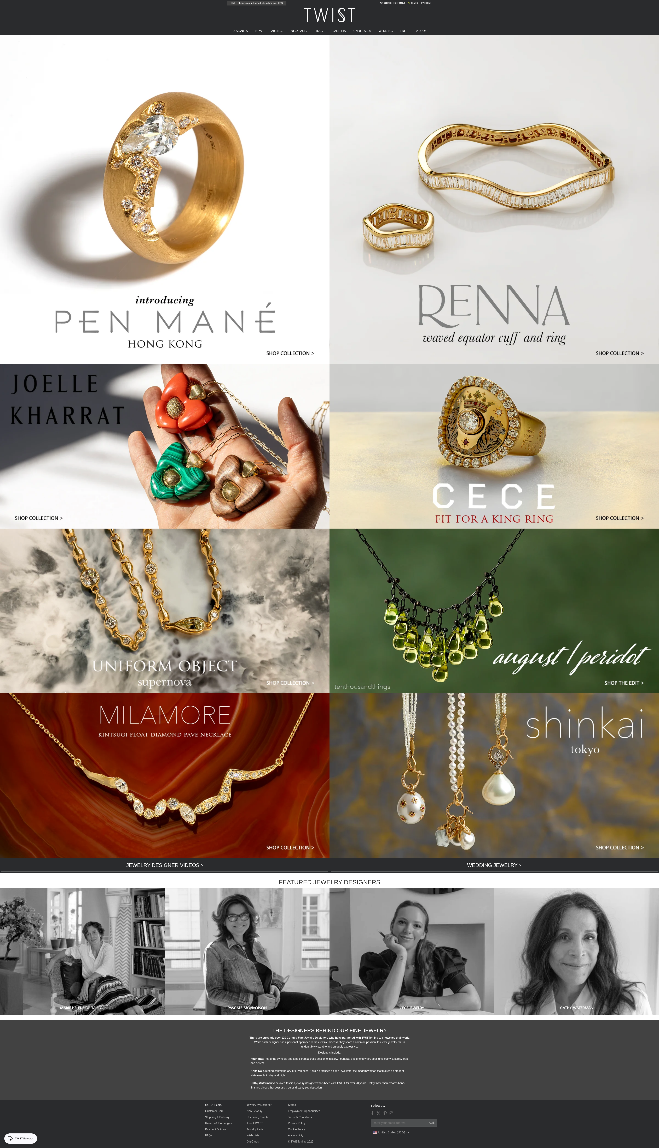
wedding (386, 31)
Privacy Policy (296, 1123)
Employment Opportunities (304, 1111)
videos (421, 31)
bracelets (338, 31)
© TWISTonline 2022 (300, 1141)
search (414, 3)
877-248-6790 (213, 1104)
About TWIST (255, 1123)
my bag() (426, 3)
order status (399, 3)
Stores (292, 1104)
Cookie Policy (296, 1129)
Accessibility (295, 1135)
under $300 (362, 31)
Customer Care (214, 1111)
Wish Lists (253, 1135)
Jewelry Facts (255, 1129)
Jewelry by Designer (259, 1104)
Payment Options (215, 1129)
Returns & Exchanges (218, 1123)
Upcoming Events (257, 1117)
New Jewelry (254, 1111)
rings (319, 31)
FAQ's (208, 1135)
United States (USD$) (392, 1132)
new (258, 31)
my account (385, 3)
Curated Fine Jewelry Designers (307, 1037)
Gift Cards (253, 1141)
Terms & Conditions (300, 1117)
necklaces (299, 31)
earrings (276, 31)
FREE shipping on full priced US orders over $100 (257, 3)
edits (404, 31)
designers (240, 31)
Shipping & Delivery (217, 1117)
